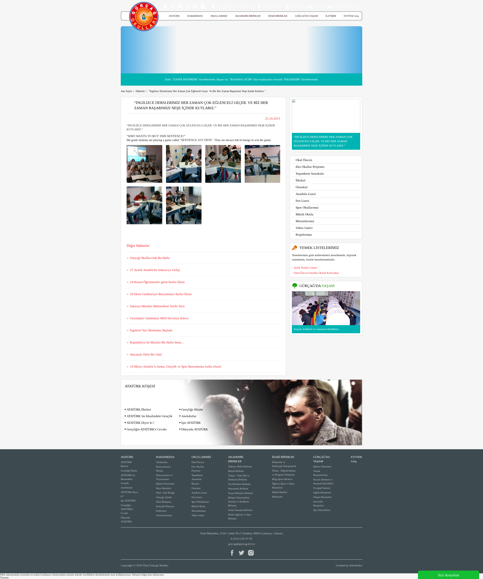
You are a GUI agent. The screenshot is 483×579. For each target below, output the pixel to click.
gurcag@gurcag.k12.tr (241, 543)
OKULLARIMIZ (219, 16)
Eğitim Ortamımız (322, 466)
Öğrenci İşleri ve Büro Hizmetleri (283, 485)
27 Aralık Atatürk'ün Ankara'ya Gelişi (155, 270)
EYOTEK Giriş (351, 16)
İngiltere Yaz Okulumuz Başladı (151, 330)
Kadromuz (161, 510)
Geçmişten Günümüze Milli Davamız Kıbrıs (159, 318)
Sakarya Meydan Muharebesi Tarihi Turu (157, 306)
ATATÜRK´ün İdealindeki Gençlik (149, 416)
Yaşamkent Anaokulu (310, 173)
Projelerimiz (304, 235)
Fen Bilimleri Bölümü (239, 484)
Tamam (4, 577)
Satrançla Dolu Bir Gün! (146, 354)
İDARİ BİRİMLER (277, 16)
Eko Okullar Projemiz (310, 167)
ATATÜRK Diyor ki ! (140, 423)
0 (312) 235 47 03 (241, 538)
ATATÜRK (174, 16)
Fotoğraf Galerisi (321, 488)
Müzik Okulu (304, 214)
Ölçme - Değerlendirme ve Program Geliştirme (284, 472)
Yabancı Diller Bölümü (240, 466)
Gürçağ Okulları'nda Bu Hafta (150, 258)
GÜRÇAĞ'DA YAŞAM (306, 16)
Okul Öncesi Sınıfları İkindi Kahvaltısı (316, 272)
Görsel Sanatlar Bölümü (240, 510)
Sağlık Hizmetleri (322, 492)
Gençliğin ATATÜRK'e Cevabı (147, 429)
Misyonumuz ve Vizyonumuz (164, 477)
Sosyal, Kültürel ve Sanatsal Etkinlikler (323, 481)
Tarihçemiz (161, 462)
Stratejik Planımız (165, 506)
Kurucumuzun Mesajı (163, 468)
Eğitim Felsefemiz (165, 483)
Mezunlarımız (305, 221)
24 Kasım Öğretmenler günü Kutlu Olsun (157, 282)
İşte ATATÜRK (191, 423)
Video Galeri (304, 228)
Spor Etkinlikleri (321, 510)
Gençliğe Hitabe (192, 409)
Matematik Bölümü (238, 488)
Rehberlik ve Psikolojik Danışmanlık (284, 464)
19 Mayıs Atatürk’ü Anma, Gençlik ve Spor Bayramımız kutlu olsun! (176, 366)
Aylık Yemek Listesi (305, 267)
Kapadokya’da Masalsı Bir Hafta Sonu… (157, 342)
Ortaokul (302, 187)
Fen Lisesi (302, 201)
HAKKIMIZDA (195, 16)
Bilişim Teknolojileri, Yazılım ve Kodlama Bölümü (239, 501)
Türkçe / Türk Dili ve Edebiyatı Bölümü (239, 477)
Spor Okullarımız (307, 207)
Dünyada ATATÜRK (194, 429)
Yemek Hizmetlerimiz (320, 473)
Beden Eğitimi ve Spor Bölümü (239, 516)
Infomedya (355, 565)
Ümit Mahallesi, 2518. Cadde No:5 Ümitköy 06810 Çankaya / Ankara (241, 533)
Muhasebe (277, 496)
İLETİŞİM (331, 16)
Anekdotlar (188, 416)
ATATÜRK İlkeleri (139, 409)
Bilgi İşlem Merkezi (282, 479)
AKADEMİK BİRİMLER (248, 16)
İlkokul (300, 180)
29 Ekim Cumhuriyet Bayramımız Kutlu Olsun (161, 294)
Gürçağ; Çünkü (164, 497)
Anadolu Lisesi (306, 194)
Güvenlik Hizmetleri (318, 503)
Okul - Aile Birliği (165, 492)
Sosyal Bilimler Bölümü (240, 493)
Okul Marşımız (163, 501)
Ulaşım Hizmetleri (322, 497)
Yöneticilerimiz (164, 515)
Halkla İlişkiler (279, 492)
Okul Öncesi (304, 160)
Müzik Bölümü (236, 471)
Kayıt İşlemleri (163, 488)
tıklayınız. (158, 574)
